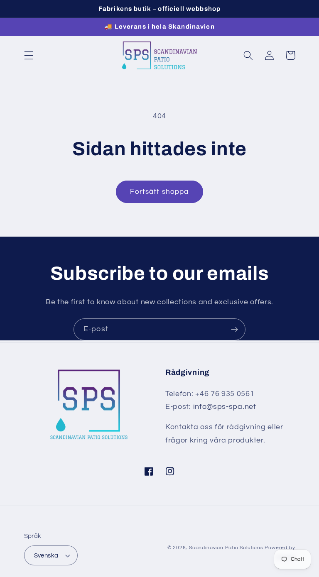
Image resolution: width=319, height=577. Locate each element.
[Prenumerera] (234, 329)
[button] (28, 55)
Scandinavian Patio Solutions (226, 547)
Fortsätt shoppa (159, 192)
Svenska (46, 556)
